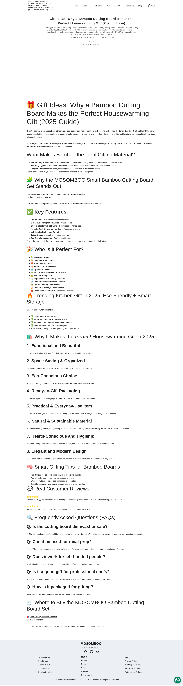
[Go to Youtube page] (97, 651)
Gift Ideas (98, 6)
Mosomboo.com (45, 194)
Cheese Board (44, 664)
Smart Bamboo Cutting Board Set (134, 131)
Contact (84, 672)
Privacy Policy (131, 661)
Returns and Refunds (134, 672)
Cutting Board (43, 668)
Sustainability (86, 675)
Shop (85, 6)
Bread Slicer (43, 661)
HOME (84, 661)
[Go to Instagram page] (91, 651)
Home (76, 6)
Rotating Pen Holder (46, 672)
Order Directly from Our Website (43, 617)
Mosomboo (31, 134)
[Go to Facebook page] (85, 651)
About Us (117, 6)
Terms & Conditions (133, 668)
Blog (140, 6)
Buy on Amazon (36, 620)
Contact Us (130, 6)
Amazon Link (49, 197)
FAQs (108, 6)
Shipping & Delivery (133, 664)
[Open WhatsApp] (177, 680)
